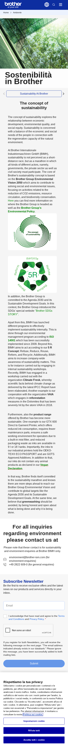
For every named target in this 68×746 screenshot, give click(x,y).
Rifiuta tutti (34, 730)
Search (53, 4)
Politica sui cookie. (33, 714)
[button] (63, 93)
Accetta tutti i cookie (34, 740)
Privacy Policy (37, 619)
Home (6, 12)
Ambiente (17, 12)
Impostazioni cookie (34, 721)
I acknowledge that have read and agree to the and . (37, 617)
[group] (34, 93)
